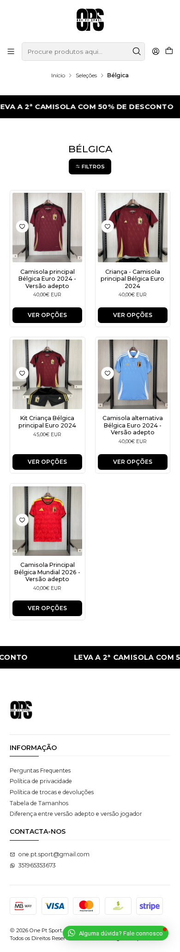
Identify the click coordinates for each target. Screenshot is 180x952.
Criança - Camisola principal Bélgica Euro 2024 (132, 278)
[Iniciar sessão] (156, 51)
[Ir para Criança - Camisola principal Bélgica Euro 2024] (133, 227)
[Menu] (11, 51)
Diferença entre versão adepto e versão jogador (76, 813)
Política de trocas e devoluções (52, 792)
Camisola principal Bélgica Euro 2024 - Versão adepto (47, 278)
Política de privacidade (41, 781)
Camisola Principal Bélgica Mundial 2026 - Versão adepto (47, 572)
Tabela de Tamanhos (39, 803)
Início (58, 75)
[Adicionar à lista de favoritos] (22, 226)
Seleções (86, 75)
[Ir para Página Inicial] (90, 20)
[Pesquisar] (137, 51)
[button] (90, 166)
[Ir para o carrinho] (169, 51)
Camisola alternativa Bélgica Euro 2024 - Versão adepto (132, 425)
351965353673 (37, 865)
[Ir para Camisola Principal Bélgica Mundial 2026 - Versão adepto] (47, 521)
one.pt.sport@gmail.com (54, 854)
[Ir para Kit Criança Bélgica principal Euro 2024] (47, 374)
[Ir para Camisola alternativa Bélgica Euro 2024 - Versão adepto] (133, 374)
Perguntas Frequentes (40, 770)
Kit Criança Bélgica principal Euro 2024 (47, 421)
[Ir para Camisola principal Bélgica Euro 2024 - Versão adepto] (47, 227)
